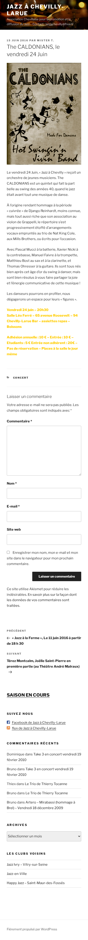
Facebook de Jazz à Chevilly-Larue (38, 723)
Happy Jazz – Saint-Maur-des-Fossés (36, 883)
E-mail (13, 506)
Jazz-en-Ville (17, 874)
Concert (21, 377)
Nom (12, 483)
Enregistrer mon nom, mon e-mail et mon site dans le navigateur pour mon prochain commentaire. (42, 558)
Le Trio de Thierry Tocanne (46, 784)
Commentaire (19, 421)
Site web (14, 529)
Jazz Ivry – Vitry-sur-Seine (27, 865)
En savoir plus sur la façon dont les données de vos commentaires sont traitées (42, 600)
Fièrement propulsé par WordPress (32, 929)
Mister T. (45, 40)
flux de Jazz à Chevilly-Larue (33, 728)
